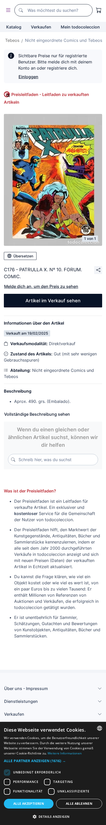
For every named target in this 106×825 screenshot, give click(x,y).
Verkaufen (41, 27)
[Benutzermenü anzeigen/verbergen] (7, 10)
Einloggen (28, 76)
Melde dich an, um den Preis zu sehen (41, 286)
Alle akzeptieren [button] (28, 803)
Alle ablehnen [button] (79, 803)
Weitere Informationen (65, 753)
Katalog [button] (13, 27)
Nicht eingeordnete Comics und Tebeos (63, 40)
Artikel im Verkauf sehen (53, 300)
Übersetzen (23, 256)
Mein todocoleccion (80, 27)
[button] (53, 760)
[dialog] (53, 773)
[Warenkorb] (99, 10)
